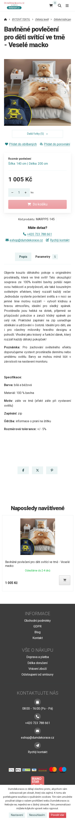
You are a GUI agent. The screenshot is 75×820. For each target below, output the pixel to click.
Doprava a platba (37, 657)
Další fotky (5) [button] (35, 133)
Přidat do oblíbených (23, 144)
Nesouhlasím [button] (37, 815)
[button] (65, 92)
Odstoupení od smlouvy (37, 674)
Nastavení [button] (17, 815)
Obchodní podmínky (37, 620)
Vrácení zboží (37, 669)
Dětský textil (42, 19)
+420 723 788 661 (39, 234)
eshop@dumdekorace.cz (26, 240)
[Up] (27, 192)
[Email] (37, 731)
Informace (37, 613)
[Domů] (15, 5)
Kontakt (37, 638)
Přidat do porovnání (57, 144)
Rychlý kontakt (59, 240)
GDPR (37, 626)
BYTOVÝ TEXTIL (21, 19)
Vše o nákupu (37, 650)
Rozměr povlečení (19, 158)
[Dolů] (11, 192)
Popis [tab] (23, 257)
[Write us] (37, 745)
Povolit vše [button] (57, 815)
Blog (37, 632)
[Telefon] (37, 716)
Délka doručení (38, 663)
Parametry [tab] (45, 257)
